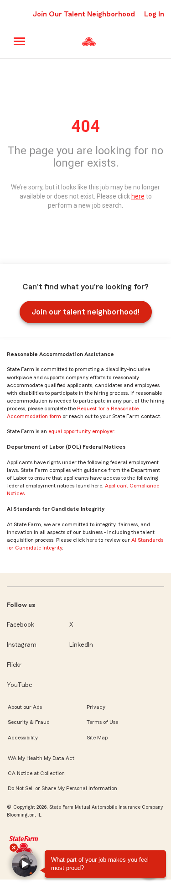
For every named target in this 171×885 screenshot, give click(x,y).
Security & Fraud (29, 722)
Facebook (20, 625)
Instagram (21, 645)
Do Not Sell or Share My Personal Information (62, 788)
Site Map (97, 737)
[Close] (13, 847)
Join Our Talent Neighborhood (83, 14)
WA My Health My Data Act (41, 758)
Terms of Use (102, 722)
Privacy (96, 707)
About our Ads (25, 707)
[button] (24, 864)
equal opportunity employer (81, 431)
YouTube (19, 685)
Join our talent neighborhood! (85, 312)
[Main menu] (20, 41)
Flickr (14, 665)
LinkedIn (81, 645)
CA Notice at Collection (36, 773)
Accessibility (23, 737)
